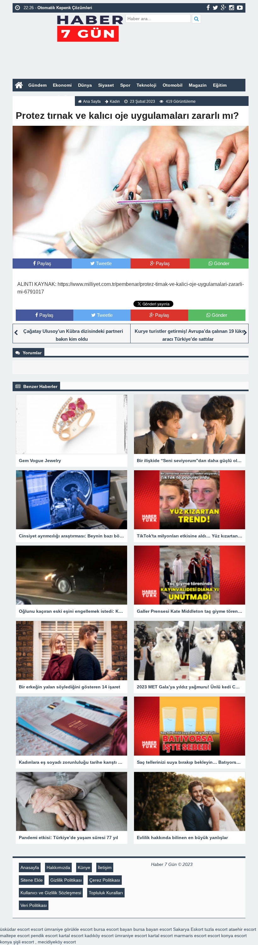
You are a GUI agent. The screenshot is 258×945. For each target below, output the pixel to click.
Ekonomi (62, 85)
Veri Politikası (33, 905)
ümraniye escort (131, 935)
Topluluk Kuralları (106, 892)
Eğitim (220, 85)
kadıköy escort (99, 935)
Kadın (22, 97)
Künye (84, 867)
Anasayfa (29, 867)
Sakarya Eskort (188, 929)
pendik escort (44, 935)
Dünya (85, 85)
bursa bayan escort (152, 929)
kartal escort (71, 935)
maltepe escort (15, 935)
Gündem (37, 85)
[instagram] (231, 7)
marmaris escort (190, 935)
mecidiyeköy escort (57, 941)
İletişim (105, 867)
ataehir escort (242, 929)
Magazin (198, 85)
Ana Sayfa (92, 101)
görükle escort (78, 929)
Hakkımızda (58, 867)
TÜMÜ (60, 97)
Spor (125, 85)
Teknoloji (146, 85)
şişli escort (23, 941)
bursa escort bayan (113, 929)
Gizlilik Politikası (66, 880)
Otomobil (172, 85)
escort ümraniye (47, 929)
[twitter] (215, 7)
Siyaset (106, 85)
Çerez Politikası (104, 880)
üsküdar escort (15, 929)
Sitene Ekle (31, 880)
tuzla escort (216, 929)
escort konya (220, 935)
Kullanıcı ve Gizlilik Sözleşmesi (50, 892)
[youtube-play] (240, 7)
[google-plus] (223, 7)
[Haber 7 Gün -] (90, 27)
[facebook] (208, 7)
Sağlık (41, 97)
